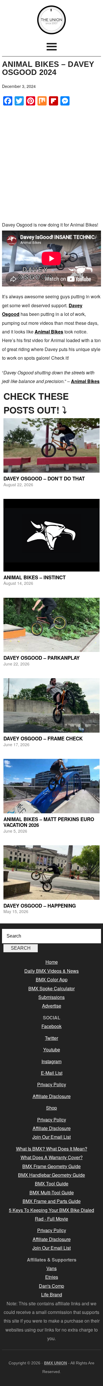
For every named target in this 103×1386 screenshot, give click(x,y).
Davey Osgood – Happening (39, 905)
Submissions (51, 997)
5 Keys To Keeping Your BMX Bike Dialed (51, 1210)
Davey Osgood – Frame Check (43, 738)
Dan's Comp (51, 1286)
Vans (51, 1268)
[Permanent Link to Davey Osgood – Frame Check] (51, 705)
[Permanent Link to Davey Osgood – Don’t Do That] (51, 445)
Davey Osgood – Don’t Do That (44, 478)
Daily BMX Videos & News (51, 971)
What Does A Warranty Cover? (52, 1157)
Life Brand (51, 1294)
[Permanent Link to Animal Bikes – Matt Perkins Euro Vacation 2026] (51, 786)
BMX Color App (52, 979)
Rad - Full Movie (51, 1218)
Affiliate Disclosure (52, 1096)
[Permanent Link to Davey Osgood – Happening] (51, 872)
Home (51, 962)
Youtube (51, 1049)
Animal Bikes (49, 331)
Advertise (51, 1005)
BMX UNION (51, 19)
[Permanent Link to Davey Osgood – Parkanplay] (51, 625)
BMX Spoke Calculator (51, 988)
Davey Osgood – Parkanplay (41, 657)
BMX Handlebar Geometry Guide (51, 1175)
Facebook (51, 1026)
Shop (51, 1107)
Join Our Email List (51, 1137)
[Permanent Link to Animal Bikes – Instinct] (51, 535)
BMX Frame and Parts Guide (52, 1201)
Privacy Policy (51, 1084)
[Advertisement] (51, 163)
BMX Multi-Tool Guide (51, 1192)
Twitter (51, 1038)
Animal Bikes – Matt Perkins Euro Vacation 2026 (48, 822)
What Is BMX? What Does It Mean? (51, 1148)
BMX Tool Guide (51, 1183)
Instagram (51, 1061)
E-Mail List (51, 1073)
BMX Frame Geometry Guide (51, 1166)
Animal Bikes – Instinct (34, 577)
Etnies (51, 1277)
